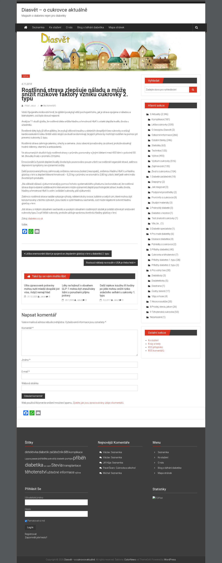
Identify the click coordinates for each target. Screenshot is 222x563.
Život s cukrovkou (161, 171)
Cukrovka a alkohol (126, 468)
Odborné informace (162, 135)
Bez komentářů (49, 106)
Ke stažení (55, 27)
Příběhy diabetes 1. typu (164, 260)
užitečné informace (60, 472)
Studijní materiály (160, 202)
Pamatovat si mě (36, 520)
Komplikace (158, 119)
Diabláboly (157, 275)
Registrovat (31, 534)
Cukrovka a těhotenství (163, 254)
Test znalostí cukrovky (163, 218)
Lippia (28, 458)
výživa (78, 472)
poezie (34, 458)
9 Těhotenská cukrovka (162, 312)
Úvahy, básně (158, 291)
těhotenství (35, 472)
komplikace (76, 452)
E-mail (26, 371)
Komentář (27, 328)
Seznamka (38, 27)
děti (66, 452)
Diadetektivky (158, 280)
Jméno (26, 360)
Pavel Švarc (109, 468)
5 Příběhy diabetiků (159, 249)
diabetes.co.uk (35, 218)
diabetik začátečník (51, 452)
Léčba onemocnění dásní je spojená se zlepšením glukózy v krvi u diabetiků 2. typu (67, 253)
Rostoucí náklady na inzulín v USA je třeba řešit (110, 262)
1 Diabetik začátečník (160, 176)
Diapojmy (156, 182)
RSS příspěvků (155, 347)
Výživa (25, 76)
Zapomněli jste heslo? (36, 537)
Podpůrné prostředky (162, 192)
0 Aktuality (155, 114)
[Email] (37, 231)
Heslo (28, 509)
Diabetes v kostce (161, 213)
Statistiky (156, 145)
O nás (69, 27)
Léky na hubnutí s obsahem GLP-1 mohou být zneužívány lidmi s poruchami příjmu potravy (78, 290)
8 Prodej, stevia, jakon (161, 306)
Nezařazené (156, 317)
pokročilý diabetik (56, 458)
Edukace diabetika (161, 239)
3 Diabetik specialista (160, 228)
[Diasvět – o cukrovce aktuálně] (26, 27)
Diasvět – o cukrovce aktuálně (54, 10)
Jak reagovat (158, 187)
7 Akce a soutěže (158, 301)
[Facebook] (25, 231)
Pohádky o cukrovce (162, 244)
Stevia (57, 465)
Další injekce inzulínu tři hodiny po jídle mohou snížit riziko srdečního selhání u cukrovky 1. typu (117, 290)
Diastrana (157, 286)
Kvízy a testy (154, 343)
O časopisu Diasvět (161, 129)
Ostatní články (159, 140)
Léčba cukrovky (160, 124)
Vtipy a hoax (158, 296)
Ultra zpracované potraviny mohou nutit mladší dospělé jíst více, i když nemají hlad (41, 289)
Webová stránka (30, 383)
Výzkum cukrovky (161, 161)
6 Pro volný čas (158, 270)
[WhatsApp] (31, 231)
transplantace (72, 465)
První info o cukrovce (162, 197)
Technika (156, 150)
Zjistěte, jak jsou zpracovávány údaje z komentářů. (98, 403)
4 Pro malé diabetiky (160, 234)
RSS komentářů (156, 350)
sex (45, 466)
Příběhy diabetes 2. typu (164, 265)
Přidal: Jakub (30, 106)
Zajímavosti (158, 166)
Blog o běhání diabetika (90, 27)
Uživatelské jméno (34, 497)
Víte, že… (156, 223)
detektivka (31, 452)
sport (49, 466)
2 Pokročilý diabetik (160, 208)
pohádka (42, 458)
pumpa (69, 458)
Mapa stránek (116, 27)
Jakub (43, 296)
